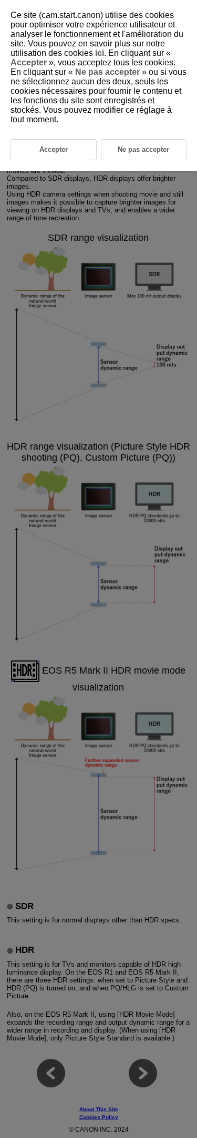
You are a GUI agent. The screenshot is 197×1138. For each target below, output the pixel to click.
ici (99, 52)
